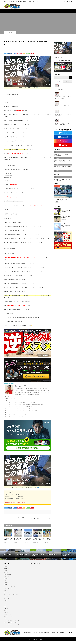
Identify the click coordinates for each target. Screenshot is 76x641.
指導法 (5, 600)
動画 (5, 606)
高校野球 (6, 566)
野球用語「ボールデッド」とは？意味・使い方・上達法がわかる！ (63, 115)
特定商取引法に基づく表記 (38, 632)
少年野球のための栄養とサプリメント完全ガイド (16, 502)
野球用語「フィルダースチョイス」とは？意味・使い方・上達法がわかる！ (63, 97)
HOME (25, 632)
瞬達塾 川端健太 (7, 614)
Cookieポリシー (55, 632)
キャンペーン (6, 576)
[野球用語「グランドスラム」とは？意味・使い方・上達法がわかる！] (57, 121)
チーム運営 (6, 572)
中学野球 (6, 570)
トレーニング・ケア (8, 598)
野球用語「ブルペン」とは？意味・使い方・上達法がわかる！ (62, 106)
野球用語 (6, 582)
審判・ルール (6, 592)
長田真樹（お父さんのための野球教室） (11, 620)
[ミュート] (68, 70)
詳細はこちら (40, 87)
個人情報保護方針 (47, 632)
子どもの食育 (6, 568)
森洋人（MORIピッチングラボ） (10, 616)
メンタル (6, 602)
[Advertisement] (38, 22)
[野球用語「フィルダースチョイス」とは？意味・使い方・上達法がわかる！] (57, 94)
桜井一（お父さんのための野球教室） (11, 622)
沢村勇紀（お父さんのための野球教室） (11, 624)
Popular (58, 81)
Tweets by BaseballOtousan (35, 563)
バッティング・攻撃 (8, 588)
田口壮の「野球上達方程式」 (9, 586)
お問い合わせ (61, 632)
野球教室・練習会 (7, 574)
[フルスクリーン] (70, 70)
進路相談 (6, 608)
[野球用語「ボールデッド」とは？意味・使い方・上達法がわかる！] (57, 112)
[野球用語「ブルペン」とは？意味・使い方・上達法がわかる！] (57, 103)
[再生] (55, 70)
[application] (63, 67)
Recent (67, 81)
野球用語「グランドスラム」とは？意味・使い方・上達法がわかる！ (63, 124)
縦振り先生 (10, 32)
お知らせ (6, 610)
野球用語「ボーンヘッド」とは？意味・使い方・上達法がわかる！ (63, 88)
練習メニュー (6, 604)
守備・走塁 (6, 596)
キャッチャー (6, 580)
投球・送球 (6, 590)
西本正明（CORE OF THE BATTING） (11, 618)
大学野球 (6, 578)
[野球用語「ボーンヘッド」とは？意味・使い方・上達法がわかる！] (57, 85)
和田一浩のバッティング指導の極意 (11, 594)
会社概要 (29, 632)
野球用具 (6, 584)
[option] (7, 554)
